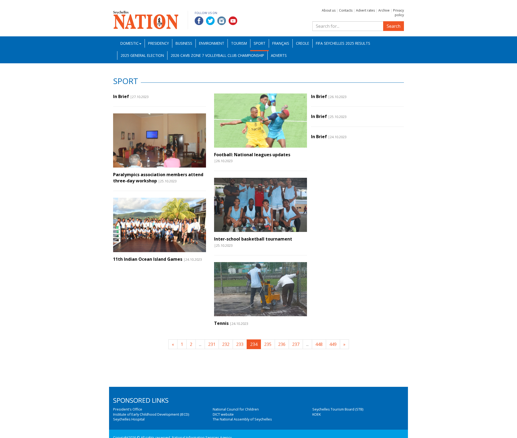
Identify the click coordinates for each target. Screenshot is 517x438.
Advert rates (365, 10)
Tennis (221, 323)
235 (267, 344)
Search (393, 26)
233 (239, 344)
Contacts (345, 10)
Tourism (239, 43)
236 (281, 344)
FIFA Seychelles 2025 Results (343, 43)
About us (329, 10)
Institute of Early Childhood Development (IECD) (151, 414)
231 (211, 344)
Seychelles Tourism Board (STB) (337, 409)
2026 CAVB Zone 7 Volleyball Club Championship (217, 55)
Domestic (129, 43)
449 (333, 344)
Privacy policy (398, 12)
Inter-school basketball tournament (253, 239)
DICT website (223, 414)
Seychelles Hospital (129, 419)
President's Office (127, 409)
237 (295, 344)
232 (225, 344)
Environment (211, 43)
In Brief (121, 96)
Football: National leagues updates (252, 155)
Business (184, 43)
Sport (260, 43)
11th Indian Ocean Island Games (147, 259)
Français (280, 43)
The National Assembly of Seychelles (242, 419)
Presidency (158, 43)
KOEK (316, 414)
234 (253, 344)
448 (319, 344)
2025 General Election (142, 55)
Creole (302, 43)
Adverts (279, 55)
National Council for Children (236, 409)
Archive (384, 10)
